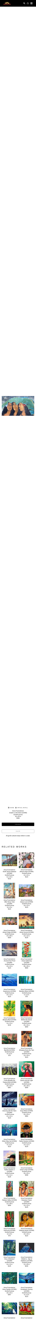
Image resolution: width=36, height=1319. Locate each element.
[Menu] (31, 3)
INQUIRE (18, 831)
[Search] (24, 3)
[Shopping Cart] (28, 3)
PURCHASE (18, 824)
